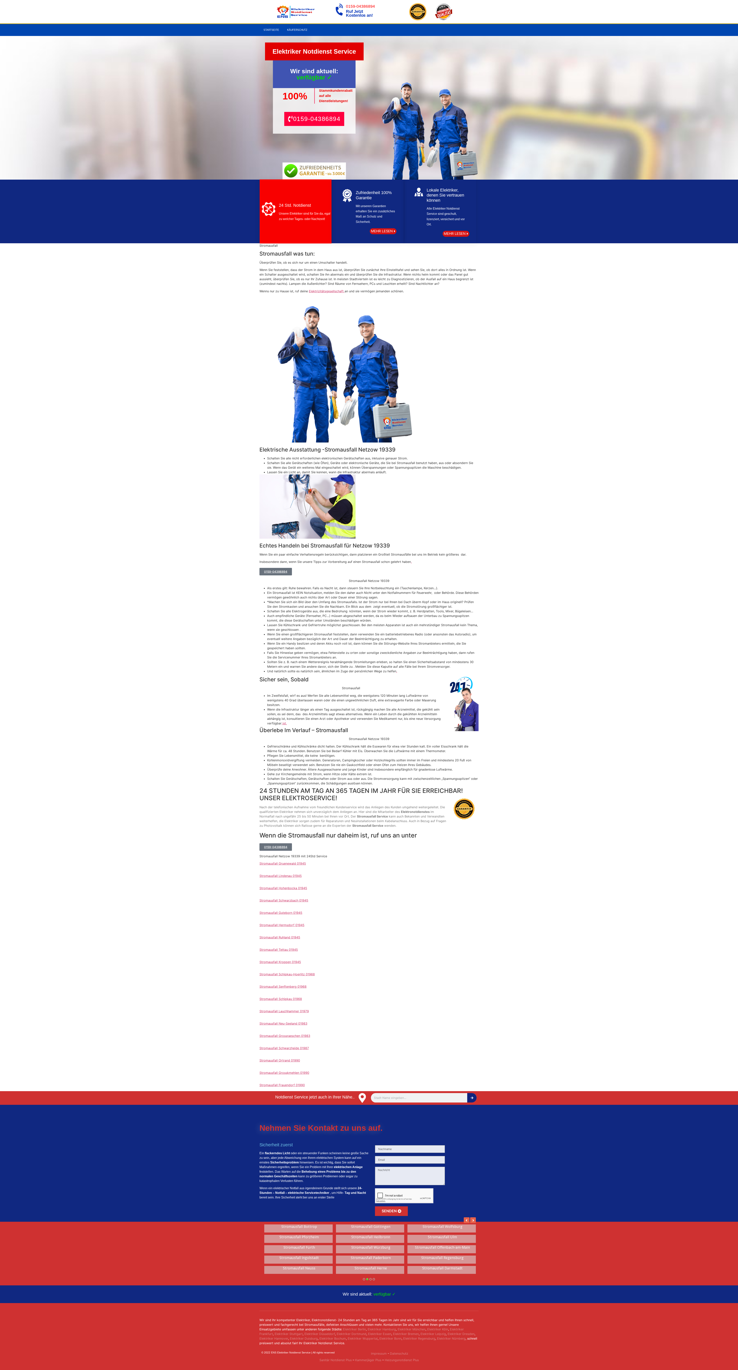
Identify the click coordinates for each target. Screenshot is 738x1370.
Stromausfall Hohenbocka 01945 (283, 888)
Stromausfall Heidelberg (371, 1227)
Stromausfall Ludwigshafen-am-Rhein (442, 1237)
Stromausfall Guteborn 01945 (280, 913)
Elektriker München (412, 1329)
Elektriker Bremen (406, 1334)
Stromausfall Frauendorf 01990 (282, 1085)
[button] (314, 119)
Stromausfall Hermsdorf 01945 (281, 925)
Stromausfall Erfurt (442, 1268)
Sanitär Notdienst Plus (335, 1360)
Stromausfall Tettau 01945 (278, 950)
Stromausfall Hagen (370, 1258)
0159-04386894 (360, 6)
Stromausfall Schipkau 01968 (280, 999)
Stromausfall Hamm (442, 1247)
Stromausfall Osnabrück (299, 1237)
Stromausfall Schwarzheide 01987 (284, 1048)
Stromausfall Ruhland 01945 (279, 937)
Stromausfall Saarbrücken (299, 1258)
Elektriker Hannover (273, 1338)
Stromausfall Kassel (442, 1258)
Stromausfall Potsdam (370, 1247)
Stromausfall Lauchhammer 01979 (284, 1011)
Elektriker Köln (437, 1329)
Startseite (271, 29)
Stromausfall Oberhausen (370, 1268)
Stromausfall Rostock (299, 1268)
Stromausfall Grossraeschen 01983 (284, 1036)
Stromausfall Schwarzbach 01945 (283, 900)
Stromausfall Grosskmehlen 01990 (284, 1073)
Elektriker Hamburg (382, 1329)
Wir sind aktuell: (369, 1294)
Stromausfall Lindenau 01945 (280, 876)
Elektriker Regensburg (419, 1338)
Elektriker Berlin (354, 1329)
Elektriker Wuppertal (363, 1338)
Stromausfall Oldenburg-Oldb (371, 1237)
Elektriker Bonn (390, 1338)
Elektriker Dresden (461, 1334)
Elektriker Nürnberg (451, 1338)
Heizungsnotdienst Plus (402, 1360)
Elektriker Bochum (332, 1338)
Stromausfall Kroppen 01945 (280, 962)
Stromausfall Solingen (299, 1227)
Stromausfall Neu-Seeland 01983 (283, 1023)
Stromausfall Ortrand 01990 (279, 1060)
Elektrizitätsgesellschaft (327, 291)
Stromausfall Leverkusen (442, 1227)
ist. (284, 723)
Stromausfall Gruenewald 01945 (282, 863)
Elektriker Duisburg (304, 1338)
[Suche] (472, 1097)
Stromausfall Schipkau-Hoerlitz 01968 (287, 974)
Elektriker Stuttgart (289, 1334)
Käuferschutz (297, 29)
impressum (379, 1353)
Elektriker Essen (379, 1334)
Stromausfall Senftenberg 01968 (283, 986)
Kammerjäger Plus (367, 1360)
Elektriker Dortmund (351, 1334)
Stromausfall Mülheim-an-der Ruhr (299, 1247)
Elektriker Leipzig (433, 1334)
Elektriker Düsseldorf (319, 1334)
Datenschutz (399, 1353)
